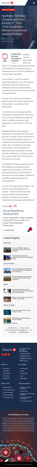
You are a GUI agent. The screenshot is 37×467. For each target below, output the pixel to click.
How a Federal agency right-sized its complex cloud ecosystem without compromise (22, 278)
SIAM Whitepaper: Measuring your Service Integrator (21, 318)
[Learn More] (12, 230)
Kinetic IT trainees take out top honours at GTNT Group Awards (22, 298)
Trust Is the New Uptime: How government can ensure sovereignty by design (22, 257)
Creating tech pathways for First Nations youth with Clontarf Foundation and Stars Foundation (22, 291)
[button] (33, 2)
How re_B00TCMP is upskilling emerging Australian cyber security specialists (21, 249)
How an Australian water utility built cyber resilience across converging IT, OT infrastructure (22, 270)
